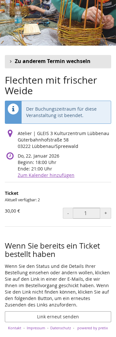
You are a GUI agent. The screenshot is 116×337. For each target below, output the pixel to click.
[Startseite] (58, 23)
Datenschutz (60, 327)
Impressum (36, 327)
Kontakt (14, 327)
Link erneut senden (58, 317)
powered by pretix (92, 327)
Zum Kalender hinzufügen (46, 175)
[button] (58, 61)
